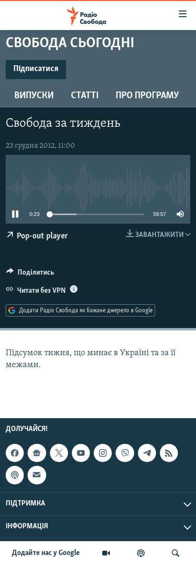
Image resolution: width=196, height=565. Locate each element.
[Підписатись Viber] (125, 453)
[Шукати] (175, 553)
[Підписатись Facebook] (15, 453)
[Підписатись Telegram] (147, 453)
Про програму (147, 96)
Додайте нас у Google (46, 553)
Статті (84, 96)
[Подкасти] (141, 553)
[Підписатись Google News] (37, 453)
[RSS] (169, 453)
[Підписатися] (37, 475)
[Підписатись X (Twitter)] (59, 453)
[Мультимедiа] (106, 553)
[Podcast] (15, 475)
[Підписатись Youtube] (81, 453)
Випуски (34, 96)
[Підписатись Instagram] (103, 453)
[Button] (30, 275)
